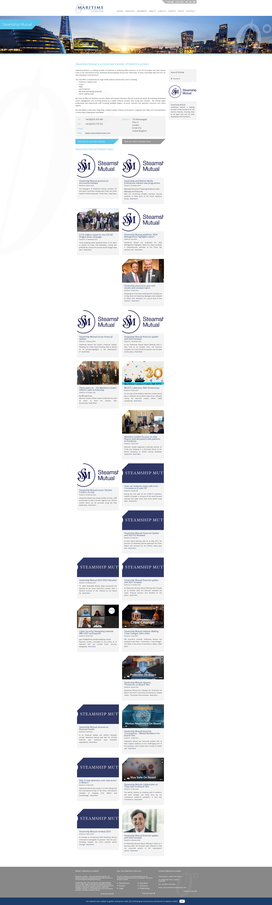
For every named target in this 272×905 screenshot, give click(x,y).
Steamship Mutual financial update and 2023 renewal (141, 337)
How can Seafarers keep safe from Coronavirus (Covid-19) (141, 487)
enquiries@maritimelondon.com (174, 887)
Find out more (107, 894)
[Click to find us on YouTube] (195, 2)
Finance (121, 886)
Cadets (172, 11)
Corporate (108, 64)
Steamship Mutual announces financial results (93, 728)
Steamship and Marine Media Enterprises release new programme (142, 181)
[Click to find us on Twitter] (187, 2)
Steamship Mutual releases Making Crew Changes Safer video (141, 632)
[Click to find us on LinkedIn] (191, 2)
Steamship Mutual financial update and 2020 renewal (141, 836)
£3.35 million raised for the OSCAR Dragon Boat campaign (96, 235)
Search (179, 2)
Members (142, 11)
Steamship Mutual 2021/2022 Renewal (97, 580)
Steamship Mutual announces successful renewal (93, 181)
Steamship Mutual (178, 105)
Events (162, 11)
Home (120, 11)
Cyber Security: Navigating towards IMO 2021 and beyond (96, 632)
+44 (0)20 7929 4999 (168, 884)
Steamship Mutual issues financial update (96, 337)
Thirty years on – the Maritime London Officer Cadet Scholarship (97, 388)
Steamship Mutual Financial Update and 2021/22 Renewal (141, 534)
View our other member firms (137, 141)
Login (169, 2)
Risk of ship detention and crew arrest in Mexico (97, 781)
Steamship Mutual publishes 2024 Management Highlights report (140, 235)
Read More (113, 194)
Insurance (143, 886)
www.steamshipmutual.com (97, 133)
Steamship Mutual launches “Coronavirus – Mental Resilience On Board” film (142, 733)
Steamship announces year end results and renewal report (139, 286)
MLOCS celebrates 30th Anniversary (141, 387)
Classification (124, 883)
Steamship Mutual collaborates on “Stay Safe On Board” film (141, 785)
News (181, 11)
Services (130, 11)
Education (143, 883)
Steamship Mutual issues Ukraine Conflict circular (95, 491)
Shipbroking (144, 888)
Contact (191, 11)
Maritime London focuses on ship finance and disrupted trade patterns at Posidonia (142, 438)
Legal (120, 888)
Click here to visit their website (91, 141)
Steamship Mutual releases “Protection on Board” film (137, 683)
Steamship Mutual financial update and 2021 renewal (141, 581)
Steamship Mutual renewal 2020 (95, 831)
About (152, 11)
